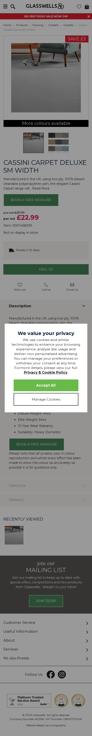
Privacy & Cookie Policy (45, 372)
